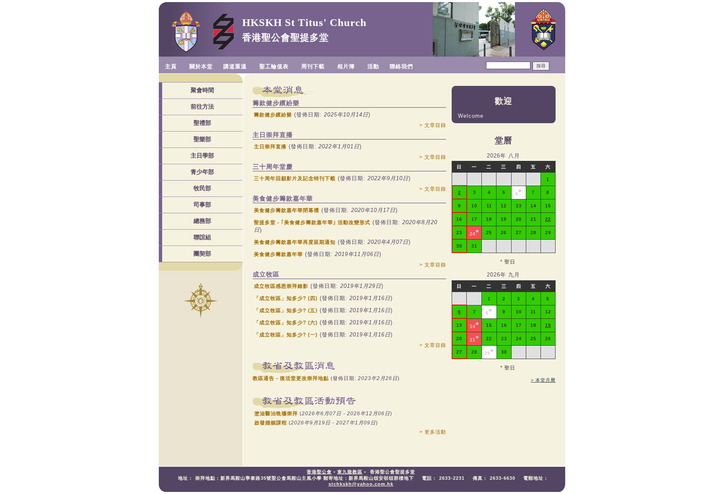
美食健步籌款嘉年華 (278, 254)
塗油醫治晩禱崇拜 (276, 413)
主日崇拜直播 (270, 147)
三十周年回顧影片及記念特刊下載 (295, 178)
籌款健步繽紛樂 (273, 115)
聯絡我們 (401, 66)
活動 (373, 66)
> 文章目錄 (432, 125)
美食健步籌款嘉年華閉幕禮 (286, 210)
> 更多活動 (432, 432)
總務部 (202, 220)
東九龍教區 (349, 471)
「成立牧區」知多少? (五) (286, 310)
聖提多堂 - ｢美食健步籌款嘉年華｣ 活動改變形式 (312, 222)
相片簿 (346, 66)
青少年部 (202, 171)
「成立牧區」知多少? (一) (286, 335)
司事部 (202, 204)
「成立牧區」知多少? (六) (286, 323)
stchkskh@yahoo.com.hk (360, 483)
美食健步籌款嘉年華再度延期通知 (295, 242)
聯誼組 (202, 237)
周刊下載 (313, 66)
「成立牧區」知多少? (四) (286, 298)
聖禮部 (202, 122)
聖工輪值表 (274, 66)
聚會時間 (202, 90)
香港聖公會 (319, 471)
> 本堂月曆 (543, 380)
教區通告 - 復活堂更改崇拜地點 (291, 378)
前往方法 (202, 106)
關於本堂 (201, 66)
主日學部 (202, 155)
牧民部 (202, 188)
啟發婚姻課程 (270, 423)
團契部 (202, 253)
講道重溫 (235, 66)
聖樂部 (202, 139)
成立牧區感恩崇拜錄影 (281, 286)
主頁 (171, 66)
